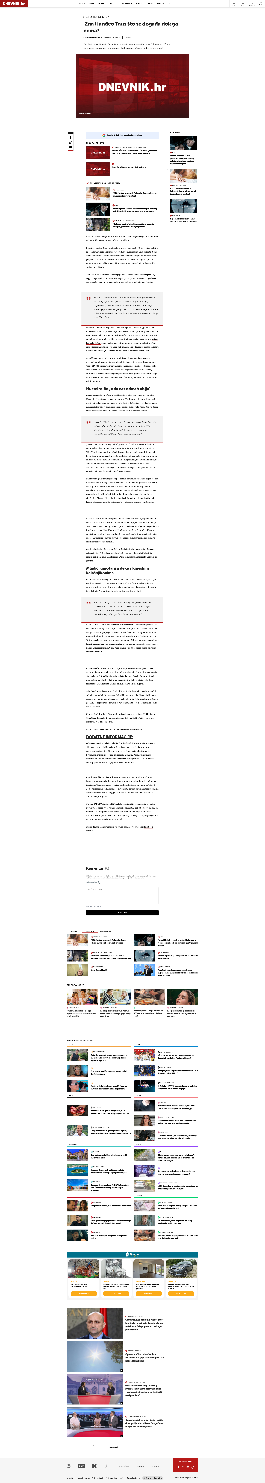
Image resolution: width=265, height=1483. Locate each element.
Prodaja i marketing (83, 1478)
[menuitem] (260, 3)
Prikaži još (113, 1447)
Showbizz (102, 4)
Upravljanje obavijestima (154, 1478)
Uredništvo (70, 1478)
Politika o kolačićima (133, 1478)
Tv (168, 4)
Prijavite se (122, 913)
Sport (91, 4)
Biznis (150, 4)
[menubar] (260, 4)
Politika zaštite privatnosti (114, 1478)
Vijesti (82, 4)
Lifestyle (114, 4)
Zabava (160, 4)
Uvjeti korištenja (97, 1478)
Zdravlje (140, 4)
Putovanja (127, 4)
